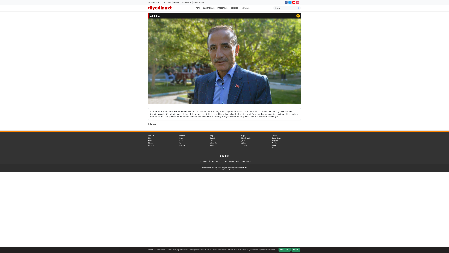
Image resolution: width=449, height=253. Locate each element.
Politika (274, 143)
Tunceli (212, 138)
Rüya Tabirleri (209, 8)
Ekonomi (244, 145)
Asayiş (243, 136)
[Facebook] (286, 2)
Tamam (296, 250)
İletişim (176, 2)
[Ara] (298, 8)
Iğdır (181, 141)
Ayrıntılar (284, 250)
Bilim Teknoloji (246, 138)
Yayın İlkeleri (246, 161)
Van (211, 141)
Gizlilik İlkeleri (199, 2)
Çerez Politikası (186, 2)
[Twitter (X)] (289, 2)
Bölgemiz (213, 143)
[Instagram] (297, 2)
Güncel (274, 136)
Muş (211, 136)
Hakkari (182, 138)
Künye (169, 2)
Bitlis (150, 141)
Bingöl (150, 138)
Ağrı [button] (198, 8)
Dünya (274, 148)
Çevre (243, 141)
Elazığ (150, 143)
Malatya (182, 145)
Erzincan (151, 145)
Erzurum (182, 136)
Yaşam (212, 145)
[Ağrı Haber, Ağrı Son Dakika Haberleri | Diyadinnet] (160, 7)
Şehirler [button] (234, 8)
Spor (242, 148)
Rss (200, 161)
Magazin (275, 141)
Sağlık (274, 145)
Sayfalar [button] (246, 8)
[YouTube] (293, 2)
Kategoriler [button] (222, 8)
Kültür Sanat (276, 138)
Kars (180, 143)
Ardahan (151, 136)
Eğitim (243, 143)
